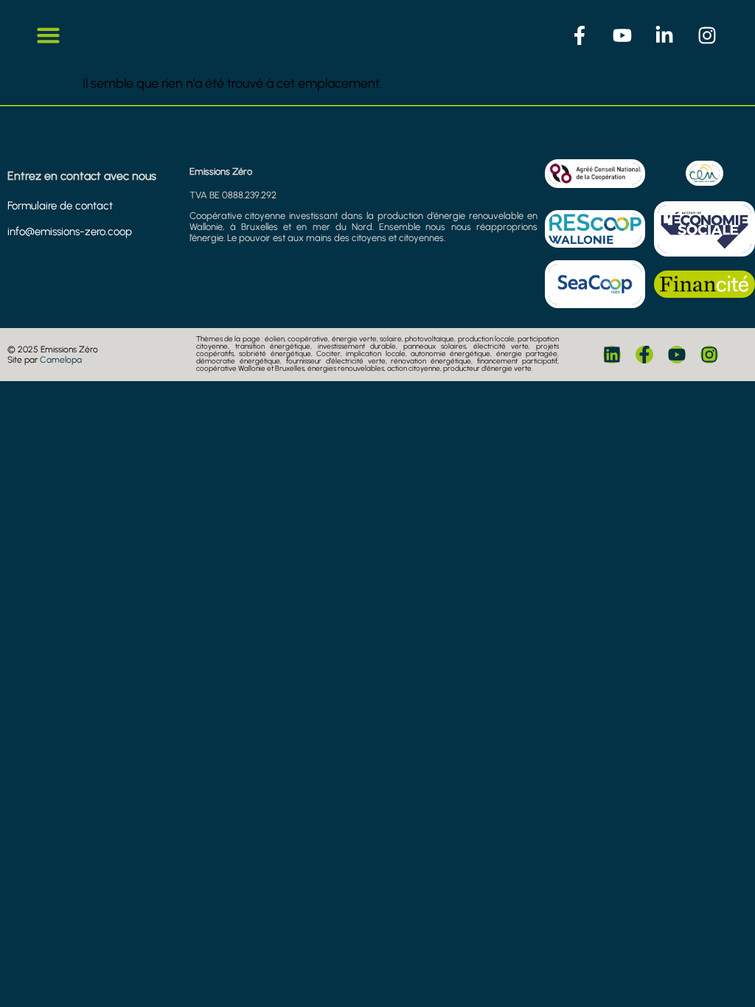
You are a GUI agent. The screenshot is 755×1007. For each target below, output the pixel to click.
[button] (48, 35)
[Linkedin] (612, 354)
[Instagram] (709, 354)
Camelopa (61, 360)
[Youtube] (677, 354)
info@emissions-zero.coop (69, 231)
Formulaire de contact (60, 205)
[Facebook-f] (644, 354)
